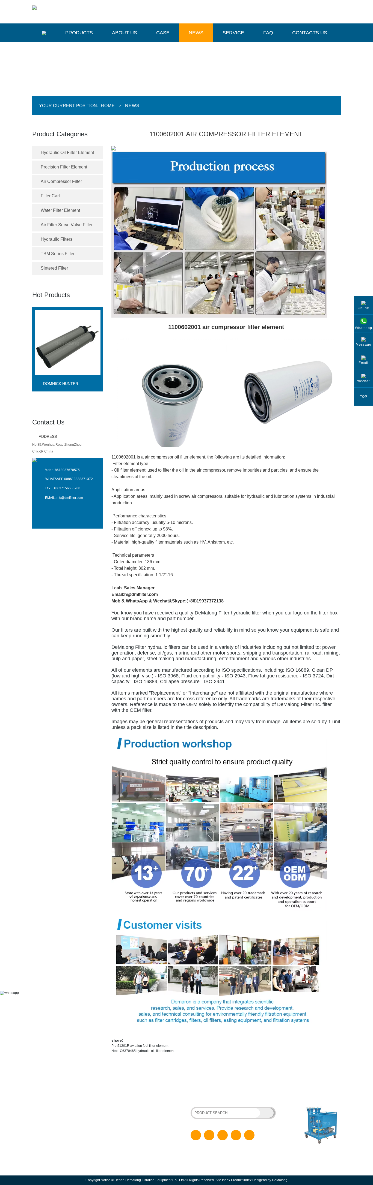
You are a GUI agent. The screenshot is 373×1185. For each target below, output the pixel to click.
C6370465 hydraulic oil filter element (146, 1051)
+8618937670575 (66, 470)
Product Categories (60, 134)
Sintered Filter (54, 268)
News (196, 32)
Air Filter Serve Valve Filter (67, 224)
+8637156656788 (67, 488)
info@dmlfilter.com (69, 498)
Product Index (241, 1180)
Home (108, 105)
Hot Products (51, 294)
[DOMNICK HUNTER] (67, 379)
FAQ (268, 32)
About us (124, 32)
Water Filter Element (60, 210)
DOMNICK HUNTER (60, 383)
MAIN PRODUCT (58, 1083)
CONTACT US (133, 1152)
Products (79, 32)
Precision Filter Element (64, 167)
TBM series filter (58, 253)
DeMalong (280, 1180)
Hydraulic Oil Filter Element (67, 152)
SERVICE (130, 1134)
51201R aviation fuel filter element (142, 1046)
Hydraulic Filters (56, 239)
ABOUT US (131, 1108)
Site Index (222, 1180)
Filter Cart (50, 196)
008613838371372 (78, 479)
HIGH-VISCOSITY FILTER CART (245, 1092)
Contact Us (48, 422)
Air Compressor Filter (61, 181)
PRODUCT (131, 1100)
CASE (127, 1117)
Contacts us (309, 32)
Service (233, 32)
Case (163, 32)
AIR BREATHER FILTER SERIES (215, 1097)
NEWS (128, 1126)
